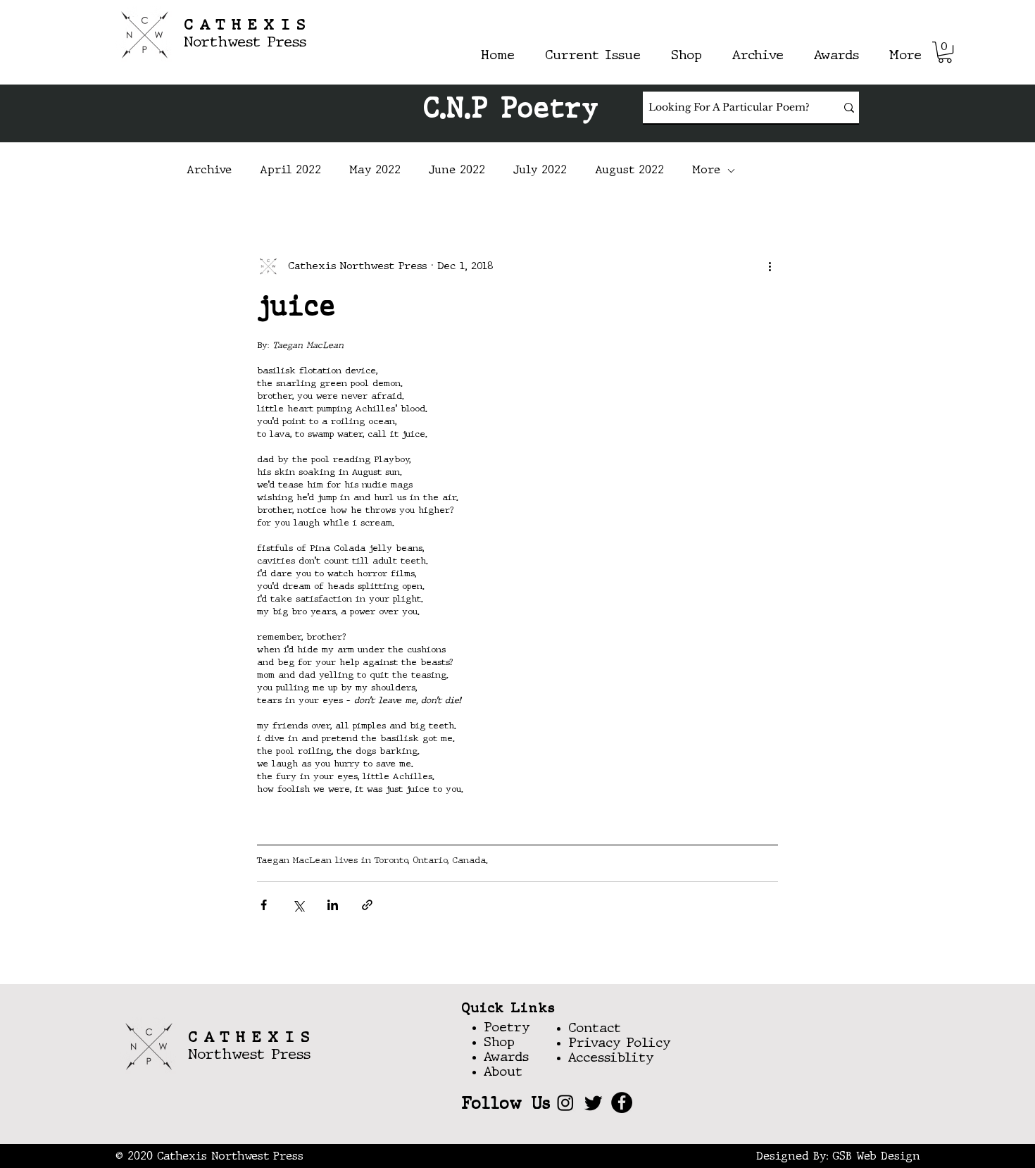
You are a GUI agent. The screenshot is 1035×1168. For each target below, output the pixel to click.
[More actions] (769, 266)
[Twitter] (593, 1102)
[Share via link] (367, 905)
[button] (945, 52)
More (706, 170)
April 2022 (290, 170)
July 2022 (540, 170)
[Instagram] (565, 1102)
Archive (209, 170)
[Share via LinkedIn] (332, 905)
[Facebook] (621, 1102)
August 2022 (629, 170)
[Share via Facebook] (263, 905)
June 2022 (457, 170)
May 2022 (375, 170)
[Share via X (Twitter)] (298, 905)
